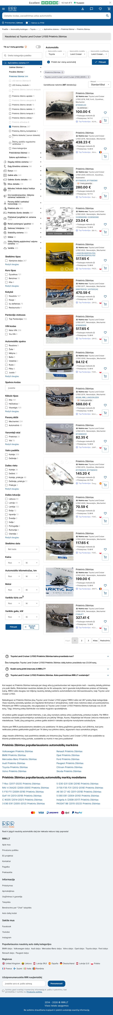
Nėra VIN (15, 330)
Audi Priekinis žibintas (13, 763)
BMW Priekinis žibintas (14, 755)
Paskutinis (105, 640)
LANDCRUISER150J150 (85, 253)
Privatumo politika (10, 850)
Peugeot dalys (22, 953)
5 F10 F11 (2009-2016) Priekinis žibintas (23, 791)
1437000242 (93, 289)
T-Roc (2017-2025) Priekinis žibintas (21, 783)
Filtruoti (102, 62)
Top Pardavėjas (18, 319)
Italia (29, 968)
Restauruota (15, 307)
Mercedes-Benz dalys (52, 948)
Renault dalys (8, 953)
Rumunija (14, 530)
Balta (12, 357)
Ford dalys (103, 948)
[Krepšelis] (109, 9)
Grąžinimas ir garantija (12, 896)
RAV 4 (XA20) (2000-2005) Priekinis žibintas (25, 787)
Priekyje (13, 485)
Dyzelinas (15, 274)
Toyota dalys (92, 948)
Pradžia (5, 29)
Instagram (6, 937)
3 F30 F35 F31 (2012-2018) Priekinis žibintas (80, 787)
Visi (12, 440)
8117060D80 (92, 180)
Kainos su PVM (37, 23)
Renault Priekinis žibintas (69, 751)
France (9, 968)
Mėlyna (13, 353)
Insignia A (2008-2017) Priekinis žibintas (77, 799)
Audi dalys (36, 948)
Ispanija (13, 514)
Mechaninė (16, 421)
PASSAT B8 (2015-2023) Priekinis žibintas (78, 803)
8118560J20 (81, 105)
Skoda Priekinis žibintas (69, 771)
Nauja (12, 300)
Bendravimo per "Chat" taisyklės (16, 907)
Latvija (13, 503)
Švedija (13, 518)
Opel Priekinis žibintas (68, 755)
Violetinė (13, 361)
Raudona (14, 345)
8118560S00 (81, 325)
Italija (12, 522)
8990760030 (81, 289)
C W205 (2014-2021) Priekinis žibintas (22, 799)
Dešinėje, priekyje (18, 481)
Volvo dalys (68, 948)
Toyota (33, 29)
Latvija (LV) (84, 963)
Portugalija (14, 526)
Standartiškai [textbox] (98, 84)
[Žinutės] (91, 9)
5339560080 (81, 217)
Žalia (12, 349)
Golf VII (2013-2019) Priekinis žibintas (21, 795)
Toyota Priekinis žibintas (15, 767)
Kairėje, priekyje (17, 477)
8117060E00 (81, 180)
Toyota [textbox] (52, 54)
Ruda (12, 365)
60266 (78, 397)
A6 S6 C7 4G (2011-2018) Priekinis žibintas (79, 791)
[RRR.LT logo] (13, 9)
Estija (12, 510)
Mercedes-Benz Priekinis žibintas (19, 759)
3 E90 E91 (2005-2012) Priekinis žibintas (23, 803)
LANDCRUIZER (92, 397)
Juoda (12, 372)
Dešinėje (13, 458)
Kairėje (14, 454)
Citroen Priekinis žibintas (69, 767)
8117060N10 (81, 470)
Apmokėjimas (8, 891)
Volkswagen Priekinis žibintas (17, 751)
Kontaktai (6, 861)
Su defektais (16, 304)
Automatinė (15, 425)
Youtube (6, 932)
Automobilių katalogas (19, 29)
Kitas (95, 640)
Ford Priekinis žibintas (68, 759)
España (55, 963)
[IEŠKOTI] (107, 15)
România (40, 968)
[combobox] (56, 54)
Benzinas (14, 278)
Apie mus (6, 844)
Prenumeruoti (57, 983)
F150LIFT (80, 614)
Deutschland (68, 963)
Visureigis (15, 407)
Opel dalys (80, 948)
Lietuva (13, 499)
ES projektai (7, 855)
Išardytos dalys (18, 260)
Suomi (19, 968)
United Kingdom (13, 963)
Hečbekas (14, 404)
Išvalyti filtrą (32, 627)
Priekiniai (14, 436)
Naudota (15, 296)
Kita (11, 282)
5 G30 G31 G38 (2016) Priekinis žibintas (77, 783)
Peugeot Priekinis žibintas (70, 763)
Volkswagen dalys (22, 948)
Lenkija (14, 506)
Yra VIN (13, 334)
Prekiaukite (7, 872)
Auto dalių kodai (9, 913)
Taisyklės (6, 902)
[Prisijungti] (82, 9)
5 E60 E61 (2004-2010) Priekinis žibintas (78, 795)
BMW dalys (7, 948)
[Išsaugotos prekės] (100, 9)
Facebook (6, 926)
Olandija (13, 534)
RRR (83, 397)
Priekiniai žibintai (67, 29)
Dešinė (13, 473)
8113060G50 (81, 434)
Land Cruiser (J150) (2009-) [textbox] (99, 54)
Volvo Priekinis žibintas (14, 771)
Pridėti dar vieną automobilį (63, 62)
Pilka (12, 368)
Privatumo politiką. (34, 992)
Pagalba (6, 867)
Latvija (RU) (41, 963)
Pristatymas (7, 885)
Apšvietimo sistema (51, 29)
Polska (97, 963)
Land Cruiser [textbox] (76, 54)
